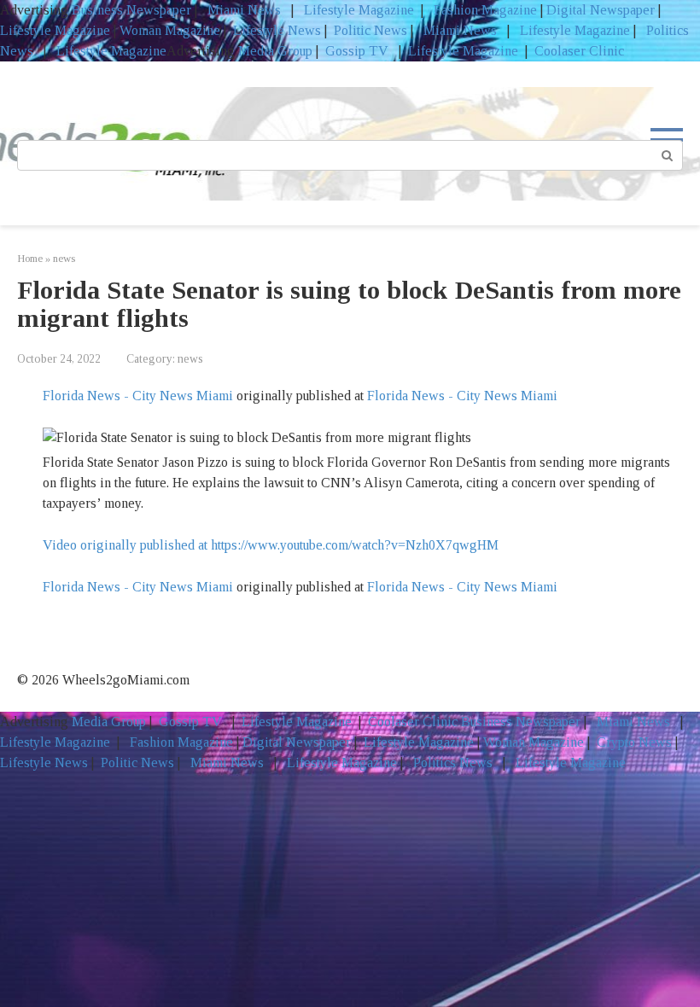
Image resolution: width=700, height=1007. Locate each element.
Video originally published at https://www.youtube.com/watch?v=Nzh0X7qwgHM (271, 545)
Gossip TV (358, 51)
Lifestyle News (275, 30)
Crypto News (634, 742)
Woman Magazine (170, 30)
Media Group (275, 51)
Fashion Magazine (485, 10)
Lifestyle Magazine (357, 10)
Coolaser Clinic (579, 51)
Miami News (244, 10)
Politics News (453, 762)
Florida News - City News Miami (138, 395)
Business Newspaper (131, 10)
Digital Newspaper (600, 10)
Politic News (368, 30)
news (190, 358)
